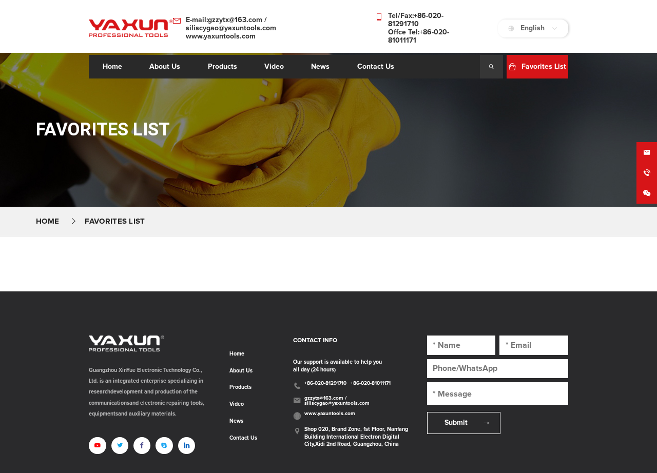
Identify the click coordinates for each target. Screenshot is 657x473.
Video (236, 404)
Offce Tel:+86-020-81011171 (418, 36)
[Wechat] (646, 193)
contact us (375, 66)
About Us (241, 370)
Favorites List (115, 221)
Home (112, 66)
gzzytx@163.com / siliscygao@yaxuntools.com (337, 401)
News (236, 421)
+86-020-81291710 (325, 383)
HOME (47, 221)
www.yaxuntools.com (221, 36)
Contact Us (243, 438)
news (320, 66)
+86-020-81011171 (371, 383)
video (274, 66)
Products (222, 66)
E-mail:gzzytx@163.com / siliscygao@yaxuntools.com (231, 24)
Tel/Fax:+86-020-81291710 (415, 20)
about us (164, 66)
